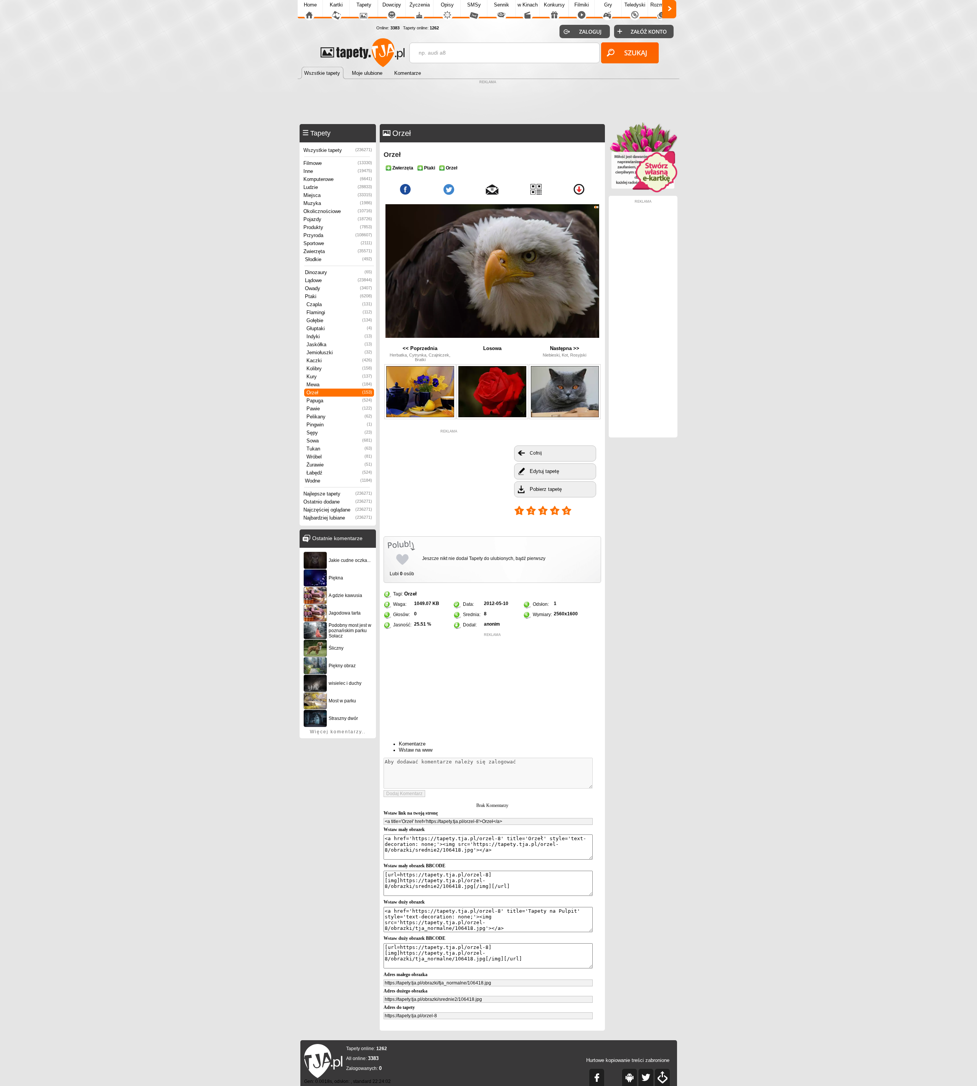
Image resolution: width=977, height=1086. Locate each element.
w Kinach (528, 5)
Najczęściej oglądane (337, 510)
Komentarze (412, 744)
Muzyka (337, 203)
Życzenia (420, 5)
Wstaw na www (415, 750)
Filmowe (337, 163)
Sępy (339, 433)
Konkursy (554, 5)
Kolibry (339, 368)
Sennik (501, 5)
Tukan (339, 449)
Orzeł (339, 392)
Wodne (338, 481)
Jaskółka (339, 344)
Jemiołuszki (339, 352)
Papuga (339, 400)
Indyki (339, 336)
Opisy (447, 5)
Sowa (339, 441)
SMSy (474, 5)
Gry (608, 5)
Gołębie (339, 320)
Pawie (339, 408)
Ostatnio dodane (337, 502)
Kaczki (339, 360)
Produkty (337, 227)
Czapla (339, 304)
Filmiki (581, 5)
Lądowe (338, 280)
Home (310, 5)
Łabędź (339, 473)
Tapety (363, 5)
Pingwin (339, 425)
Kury (339, 376)
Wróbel (339, 457)
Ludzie (337, 187)
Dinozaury (338, 272)
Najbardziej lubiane (337, 518)
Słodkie (338, 259)
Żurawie (339, 465)
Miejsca (337, 195)
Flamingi (339, 312)
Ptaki (338, 296)
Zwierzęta (337, 251)
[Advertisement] (488, 103)
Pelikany (339, 417)
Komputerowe (337, 179)
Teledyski (634, 5)
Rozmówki (661, 5)
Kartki (336, 5)
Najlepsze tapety (337, 494)
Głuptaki (339, 328)
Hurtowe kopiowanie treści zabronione (627, 1060)
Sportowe (337, 243)
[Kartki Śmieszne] (643, 191)
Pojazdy (337, 219)
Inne (337, 171)
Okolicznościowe (337, 211)
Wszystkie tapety (337, 150)
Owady (338, 288)
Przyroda (337, 235)
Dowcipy (391, 5)
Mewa (339, 384)
